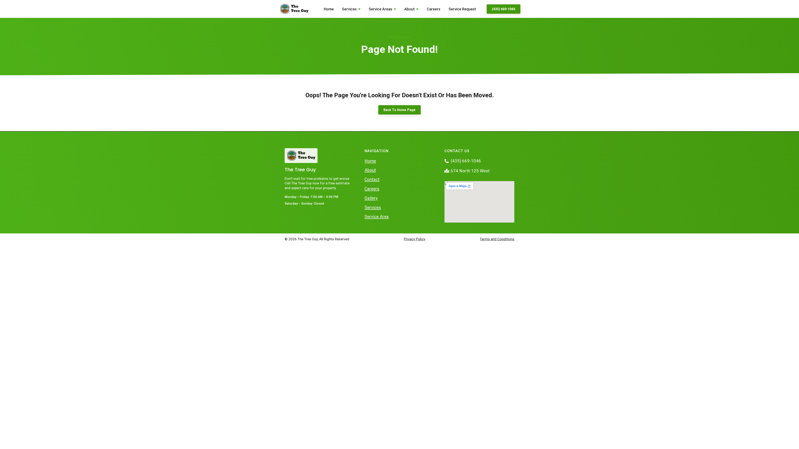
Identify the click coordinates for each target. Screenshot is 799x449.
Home (329, 9)
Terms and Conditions (497, 239)
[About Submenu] (419, 9)
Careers (433, 9)
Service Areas (380, 9)
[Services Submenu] (361, 9)
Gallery (371, 198)
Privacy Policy (414, 239)
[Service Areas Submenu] (396, 9)
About (409, 9)
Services (349, 9)
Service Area (377, 216)
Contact (372, 179)
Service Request (462, 9)
